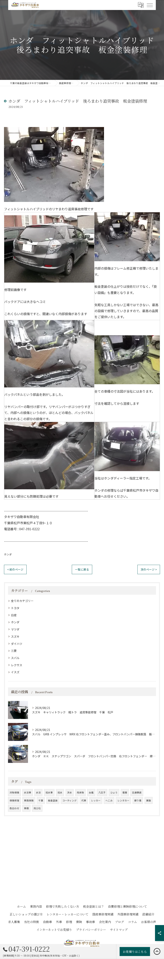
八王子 (102, 792)
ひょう (114, 792)
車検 (26, 808)
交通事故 (137, 792)
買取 (148, 800)
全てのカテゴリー (22, 601)
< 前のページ (15, 569)
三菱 (14, 651)
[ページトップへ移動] (157, 951)
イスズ (15, 672)
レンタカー (123, 800)
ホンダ (8, 554)
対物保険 (14, 792)
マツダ (15, 629)
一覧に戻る (82, 569)
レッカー (96, 800)
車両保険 (29, 800)
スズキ (15, 636)
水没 (38, 792)
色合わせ (14, 808)
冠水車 (49, 792)
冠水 (60, 792)
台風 (91, 792)
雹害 (124, 792)
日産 (14, 615)
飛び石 (37, 808)
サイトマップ (119, 929)
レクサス (16, 665)
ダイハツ (16, 644)
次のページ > (149, 569)
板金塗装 (53, 800)
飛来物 (80, 792)
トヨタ (15, 608)
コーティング (69, 800)
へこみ (109, 800)
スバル (15, 658)
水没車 (27, 792)
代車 (83, 800)
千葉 (40, 800)
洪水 (69, 792)
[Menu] (149, 5)
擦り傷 (137, 800)
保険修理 (14, 800)
